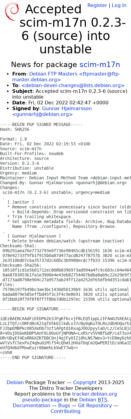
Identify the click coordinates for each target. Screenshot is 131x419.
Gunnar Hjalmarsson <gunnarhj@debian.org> (52, 111)
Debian (15, 382)
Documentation (31, 405)
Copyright (85, 382)
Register (97, 5)
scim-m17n (100, 64)
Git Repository (95, 405)
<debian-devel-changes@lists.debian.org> (73, 85)
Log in (119, 5)
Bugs (64, 405)
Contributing (65, 411)
